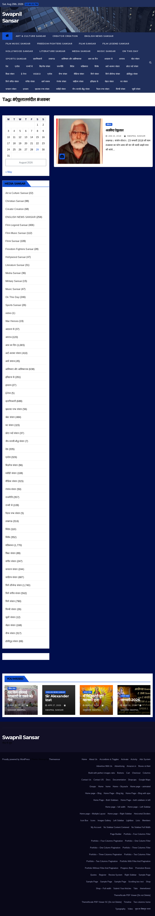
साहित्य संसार (78, 81)
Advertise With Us (104, 766)
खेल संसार (135, 58)
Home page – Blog (93, 793)
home (108, 786)
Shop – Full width (103, 888)
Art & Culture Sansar (31, 36)
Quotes (93, 875)
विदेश (72, 66)
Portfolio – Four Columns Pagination (107, 841)
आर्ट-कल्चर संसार (113, 66)
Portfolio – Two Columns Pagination (102, 861)
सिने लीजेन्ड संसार (113, 73)
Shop (148, 882)
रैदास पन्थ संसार (102, 89)
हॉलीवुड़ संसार (132, 73)
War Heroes (11, 321)
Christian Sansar (14, 201)
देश (7, 66)
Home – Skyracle (120, 786)
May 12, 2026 (16, 705)
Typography (120, 909)
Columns (146, 773)
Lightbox (130, 820)
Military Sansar (13, 281)
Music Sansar (106, 51)
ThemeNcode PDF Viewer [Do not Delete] (132, 895)
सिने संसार (95, 73)
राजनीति (60, 66)
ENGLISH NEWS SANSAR (99, 36)
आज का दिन (93, 58)
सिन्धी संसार (120, 89)
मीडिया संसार (79, 73)
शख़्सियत (84, 66)
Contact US (99, 780)
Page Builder (115, 834)
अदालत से (108, 58)
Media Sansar (81, 51)
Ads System (145, 759)
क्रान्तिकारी (37, 58)
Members (146, 820)
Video (130, 909)
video (37, 73)
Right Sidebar (130, 875)
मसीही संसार (61, 89)
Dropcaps (132, 780)
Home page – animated (140, 786)
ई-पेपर (23, 73)
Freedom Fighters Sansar (54, 43)
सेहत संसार (109, 81)
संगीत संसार (30, 81)
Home (84, 759)
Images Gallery (104, 820)
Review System (115, 875)
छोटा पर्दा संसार (132, 66)
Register (102, 875)
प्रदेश (17, 66)
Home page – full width (115, 807)
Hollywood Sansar (19, 51)
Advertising (119, 766)
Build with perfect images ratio (101, 773)
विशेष (97, 66)
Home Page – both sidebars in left (135, 800)
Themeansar (54, 759)
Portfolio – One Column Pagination (105, 848)
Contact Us (86, 780)
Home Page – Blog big (113, 793)
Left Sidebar (118, 820)
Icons (93, 820)
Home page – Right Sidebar (120, 814)
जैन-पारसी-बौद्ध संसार (81, 89)
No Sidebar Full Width (140, 827)
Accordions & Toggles (109, 759)
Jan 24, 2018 (114, 136)
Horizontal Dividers (142, 814)
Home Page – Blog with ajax (138, 793)
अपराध (122, 58)
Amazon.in (131, 766)
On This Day (130, 51)
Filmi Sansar (87, 43)
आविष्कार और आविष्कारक (71, 58)
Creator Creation (65, 36)
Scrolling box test (136, 882)
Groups (93, 786)
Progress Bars (126, 868)
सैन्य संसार (63, 73)
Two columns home (142, 902)
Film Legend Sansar (115, 43)
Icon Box (84, 820)
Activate (124, 759)
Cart (128, 773)
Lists (138, 820)
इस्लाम (25, 89)
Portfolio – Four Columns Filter (137, 834)
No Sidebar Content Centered (116, 827)
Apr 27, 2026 (54, 705)
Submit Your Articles (122, 888)
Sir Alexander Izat (57, 698)
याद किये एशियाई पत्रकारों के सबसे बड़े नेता (20, 696)
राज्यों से (29, 66)
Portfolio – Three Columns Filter (136, 848)
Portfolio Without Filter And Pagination (101, 868)
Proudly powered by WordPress (16, 759)
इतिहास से (94, 81)
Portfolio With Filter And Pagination (135, 861)
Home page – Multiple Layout (92, 814)
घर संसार (124, 81)
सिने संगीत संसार (12, 81)
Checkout (136, 773)
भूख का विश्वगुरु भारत (142, 909)
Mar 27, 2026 (92, 705)
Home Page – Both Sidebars (105, 800)
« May (8, 172)
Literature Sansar (52, 51)
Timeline (127, 902)
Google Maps (144, 780)
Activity (134, 759)
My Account (96, 827)
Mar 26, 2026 (130, 705)
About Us (93, 759)
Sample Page (144, 875)
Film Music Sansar (18, 43)
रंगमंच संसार (61, 81)
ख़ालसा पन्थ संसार (42, 89)
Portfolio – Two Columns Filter (137, 854)
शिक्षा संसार (10, 73)
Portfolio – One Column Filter (137, 841)
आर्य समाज (45, 81)
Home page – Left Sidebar (139, 807)
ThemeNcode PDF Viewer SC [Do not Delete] (102, 902)
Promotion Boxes (142, 868)
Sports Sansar (16, 58)
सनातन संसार (11, 89)
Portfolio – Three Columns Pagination (105, 854)
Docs (108, 780)
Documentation (119, 780)
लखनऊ (52, 58)
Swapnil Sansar (136, 136)
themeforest (145, 888)
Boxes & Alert (144, 766)
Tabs (136, 888)
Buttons (120, 773)
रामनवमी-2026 (130, 700)
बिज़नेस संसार (44, 66)
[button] (150, 62)
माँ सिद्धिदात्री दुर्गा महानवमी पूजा (93, 698)
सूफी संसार (136, 89)
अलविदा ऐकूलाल (114, 130)
